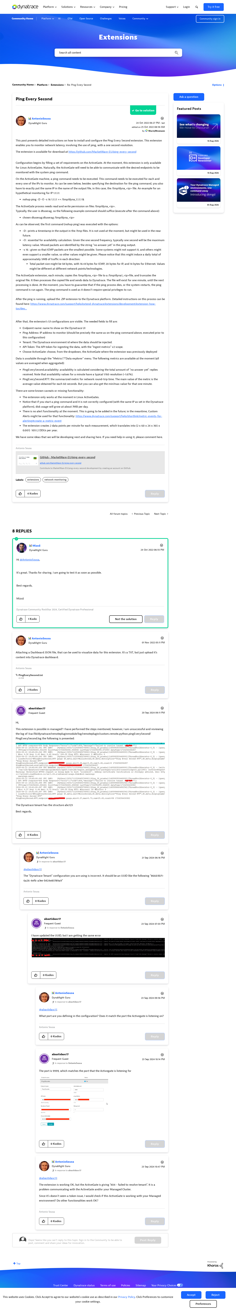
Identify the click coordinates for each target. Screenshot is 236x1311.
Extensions (57, 84)
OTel (70, 18)
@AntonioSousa (29, 559)
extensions (33, 479)
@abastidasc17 (32, 869)
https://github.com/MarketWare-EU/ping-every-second (102, 152)
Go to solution (144, 110)
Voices (122, 18)
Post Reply (148, 1240)
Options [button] (217, 84)
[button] (191, 1295)
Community (139, 18)
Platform (46, 18)
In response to (52, 861)
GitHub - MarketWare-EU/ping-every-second (67, 457)
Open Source (86, 18)
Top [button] (18, 1263)
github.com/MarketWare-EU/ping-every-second (60, 463)
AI (59, 18)
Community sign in (210, 18)
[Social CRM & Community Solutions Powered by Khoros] (215, 1264)
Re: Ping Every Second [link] (79, 84)
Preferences (203, 1304)
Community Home (22, 18)
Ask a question (188, 97)
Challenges (106, 18)
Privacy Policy (126, 1297)
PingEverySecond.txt (30, 675)
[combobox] (118, 53)
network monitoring (55, 479)
